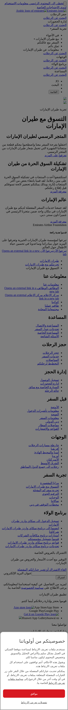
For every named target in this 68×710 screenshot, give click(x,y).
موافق (34, 693)
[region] (34, 671)
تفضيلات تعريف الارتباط (34, 702)
